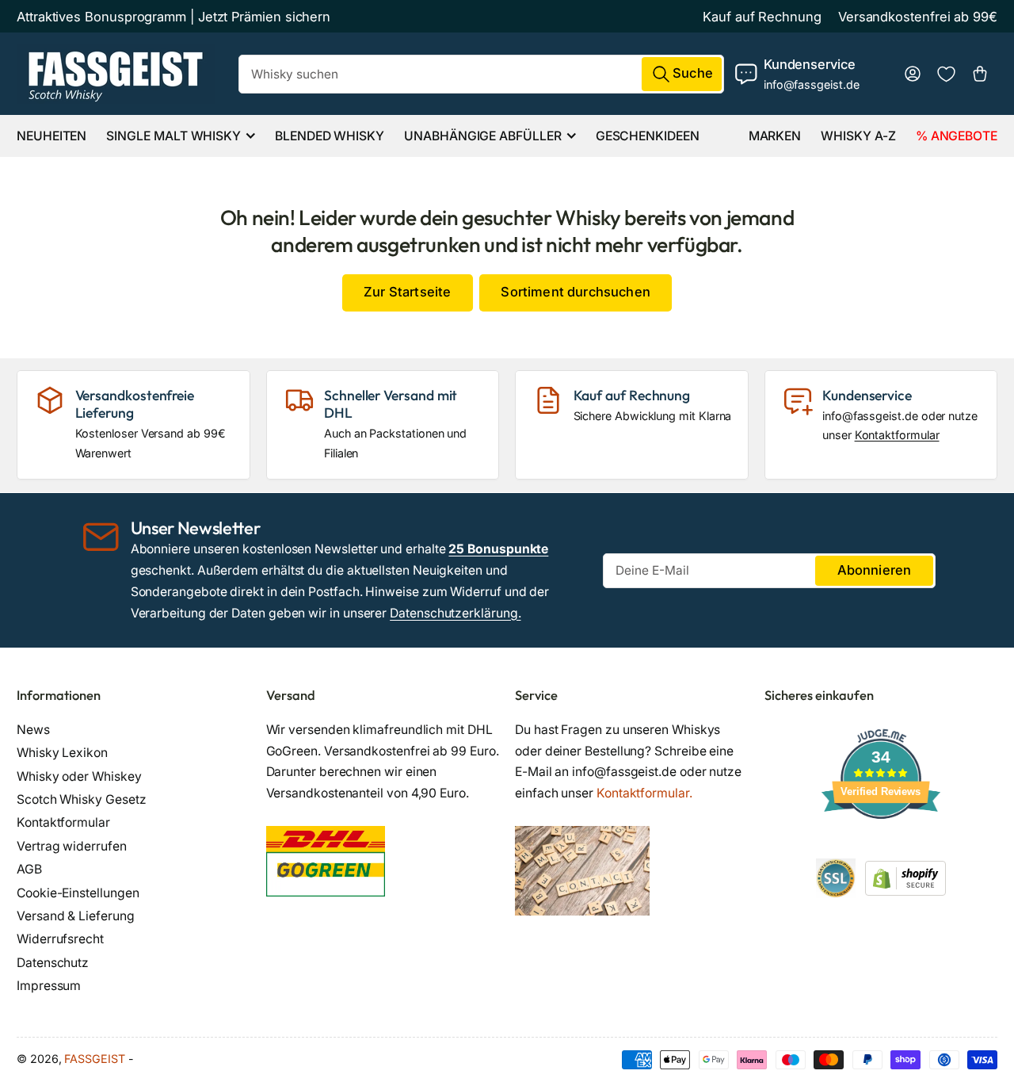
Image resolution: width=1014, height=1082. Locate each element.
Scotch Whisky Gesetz (81, 799)
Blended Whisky (329, 135)
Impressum (49, 985)
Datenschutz (53, 962)
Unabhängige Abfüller (482, 135)
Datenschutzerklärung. (455, 613)
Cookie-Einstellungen (78, 892)
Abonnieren (874, 570)
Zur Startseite (407, 292)
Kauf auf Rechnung (762, 17)
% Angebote (956, 135)
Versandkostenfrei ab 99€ (917, 17)
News (33, 729)
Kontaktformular (897, 435)
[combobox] (481, 74)
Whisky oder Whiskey (79, 776)
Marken (775, 135)
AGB (29, 869)
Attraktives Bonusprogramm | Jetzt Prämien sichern (173, 17)
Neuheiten (51, 135)
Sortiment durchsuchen (575, 292)
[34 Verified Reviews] (881, 847)
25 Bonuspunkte (498, 548)
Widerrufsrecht (60, 938)
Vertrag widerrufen (72, 846)
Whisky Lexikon (62, 752)
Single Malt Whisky (173, 135)
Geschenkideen (648, 135)
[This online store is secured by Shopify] (905, 877)
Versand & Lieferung (76, 915)
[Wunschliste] (946, 74)
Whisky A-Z (858, 135)
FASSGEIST (94, 1058)
